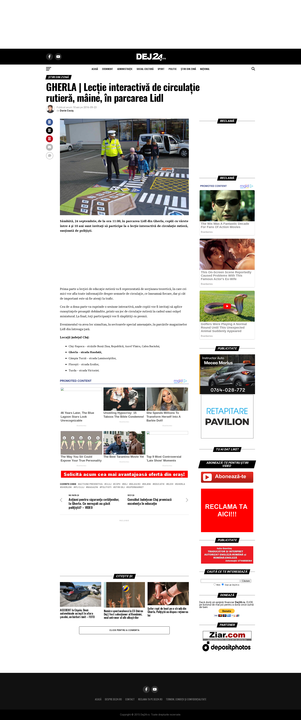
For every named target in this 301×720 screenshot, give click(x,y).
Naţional (205, 69)
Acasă (98, 699)
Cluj (108, 484)
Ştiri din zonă (188, 69)
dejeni (147, 484)
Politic (173, 69)
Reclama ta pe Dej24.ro (150, 699)
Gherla (180, 484)
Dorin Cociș (67, 110)
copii (117, 484)
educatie (159, 484)
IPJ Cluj (79, 487)
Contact (130, 699)
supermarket (136, 487)
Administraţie (124, 69)
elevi (170, 484)
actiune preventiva (91, 484)
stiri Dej (120, 487)
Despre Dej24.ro (113, 699)
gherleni (66, 487)
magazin (92, 487)
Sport (161, 69)
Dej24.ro (135, 484)
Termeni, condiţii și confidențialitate (186, 699)
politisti (106, 487)
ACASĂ (95, 69)
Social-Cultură (145, 69)
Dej (125, 484)
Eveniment (107, 69)
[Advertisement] (150, 24)
